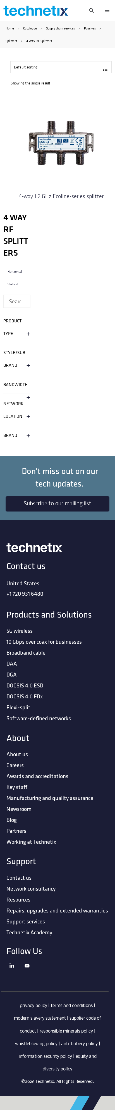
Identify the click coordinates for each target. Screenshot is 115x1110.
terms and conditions (72, 1005)
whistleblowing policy (36, 1044)
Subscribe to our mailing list (57, 504)
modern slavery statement (40, 1018)
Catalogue (30, 28)
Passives (90, 28)
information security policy (45, 1056)
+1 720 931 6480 (24, 593)
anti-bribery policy (79, 1044)
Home (10, 28)
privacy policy (33, 1005)
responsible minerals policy (66, 1031)
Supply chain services (60, 28)
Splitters (11, 41)
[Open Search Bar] (91, 10)
